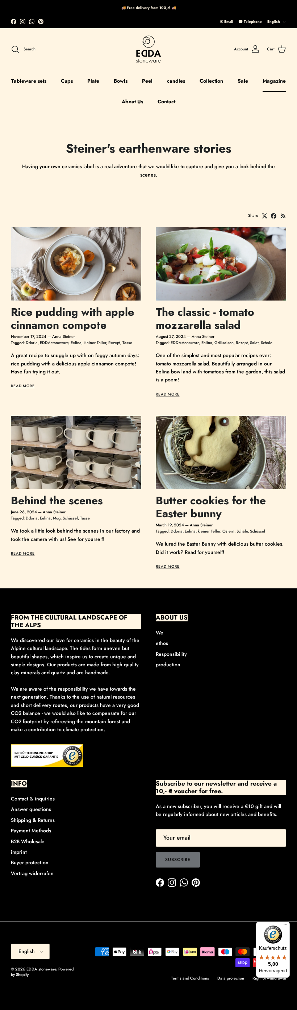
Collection (211, 80)
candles (176, 80)
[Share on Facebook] (273, 216)
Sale (243, 80)
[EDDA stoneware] (148, 49)
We (159, 632)
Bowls (120, 80)
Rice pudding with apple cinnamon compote (72, 318)
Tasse (127, 342)
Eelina (76, 342)
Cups (67, 80)
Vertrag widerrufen (32, 873)
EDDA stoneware (41, 969)
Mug (56, 518)
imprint (19, 852)
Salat (254, 342)
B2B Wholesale (28, 841)
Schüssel (70, 518)
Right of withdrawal (269, 978)
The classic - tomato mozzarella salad (205, 318)
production (168, 664)
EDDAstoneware (54, 342)
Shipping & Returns (33, 820)
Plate (93, 80)
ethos (162, 643)
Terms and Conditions (190, 978)
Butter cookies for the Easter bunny (211, 507)
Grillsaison (224, 342)
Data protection (230, 978)
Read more (23, 386)
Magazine (274, 80)
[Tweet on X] (264, 216)
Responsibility (171, 654)
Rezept (114, 342)
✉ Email (226, 21)
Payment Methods (31, 830)
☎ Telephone (250, 21)
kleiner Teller (95, 342)
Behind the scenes (57, 500)
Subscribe (178, 859)
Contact (166, 101)
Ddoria (32, 342)
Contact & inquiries (33, 798)
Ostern (228, 531)
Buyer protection (30, 862)
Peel (147, 80)
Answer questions (31, 809)
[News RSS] (283, 216)
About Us (132, 101)
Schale (266, 342)
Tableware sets (28, 80)
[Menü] (285, 926)
